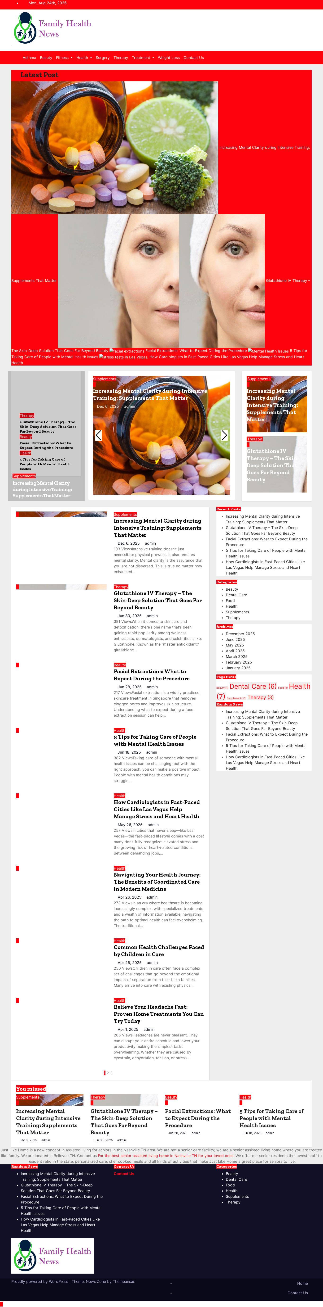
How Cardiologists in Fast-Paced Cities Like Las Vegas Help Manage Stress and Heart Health (157, 809)
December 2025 (240, 633)
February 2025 (239, 662)
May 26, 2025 (131, 824)
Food (230, 600)
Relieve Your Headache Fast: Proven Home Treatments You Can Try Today (159, 1013)
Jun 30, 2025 (130, 615)
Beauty (46, 57)
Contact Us (193, 57)
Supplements (24, 476)
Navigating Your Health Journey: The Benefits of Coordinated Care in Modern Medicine (157, 881)
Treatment (141, 57)
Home (302, 1283)
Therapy (120, 57)
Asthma (29, 57)
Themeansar (123, 1281)
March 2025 (237, 656)
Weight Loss (169, 57)
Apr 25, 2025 (130, 962)
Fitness (63, 57)
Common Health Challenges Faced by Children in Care (159, 951)
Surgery (103, 57)
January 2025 (238, 667)
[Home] (17, 57)
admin (129, 406)
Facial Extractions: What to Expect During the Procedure (152, 675)
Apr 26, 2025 (130, 897)
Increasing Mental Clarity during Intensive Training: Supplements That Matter (42, 489)
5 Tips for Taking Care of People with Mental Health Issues (155, 740)
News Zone (96, 1281)
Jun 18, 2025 (130, 752)
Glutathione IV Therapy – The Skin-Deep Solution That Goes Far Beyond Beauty (273, 465)
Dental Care (236, 594)
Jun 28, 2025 (130, 686)
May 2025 (235, 645)
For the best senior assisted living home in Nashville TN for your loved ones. (166, 1155)
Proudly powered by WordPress (40, 1281)
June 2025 (235, 639)
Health (82, 57)
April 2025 (235, 650)
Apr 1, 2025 (129, 1029)
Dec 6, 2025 (108, 406)
